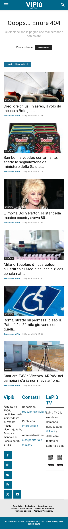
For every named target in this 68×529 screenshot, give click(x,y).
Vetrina (8, 370)
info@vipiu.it (30, 425)
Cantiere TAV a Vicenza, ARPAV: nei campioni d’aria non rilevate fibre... (33, 378)
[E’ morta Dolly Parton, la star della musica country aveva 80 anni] (34, 194)
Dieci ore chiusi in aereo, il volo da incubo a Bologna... (32, 108)
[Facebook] (8, 455)
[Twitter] (8, 494)
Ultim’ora (9, 100)
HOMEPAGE (43, 47)
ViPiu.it (50, 431)
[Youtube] (17, 494)
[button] (6, 5)
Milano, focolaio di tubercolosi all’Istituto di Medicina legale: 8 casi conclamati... (34, 269)
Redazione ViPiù (12, 116)
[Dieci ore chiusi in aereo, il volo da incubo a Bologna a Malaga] (34, 87)
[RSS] (8, 485)
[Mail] (8, 475)
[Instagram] (8, 465)
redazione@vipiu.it (34, 411)
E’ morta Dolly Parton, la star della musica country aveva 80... (32, 215)
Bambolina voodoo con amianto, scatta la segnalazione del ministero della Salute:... (31, 162)
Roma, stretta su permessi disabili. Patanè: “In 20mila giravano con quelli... (33, 324)
